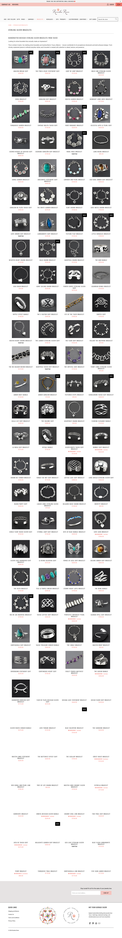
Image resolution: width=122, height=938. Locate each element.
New (5, 19)
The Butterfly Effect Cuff (47, 745)
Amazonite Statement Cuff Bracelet (47, 168)
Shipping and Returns (13, 911)
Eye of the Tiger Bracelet (74, 303)
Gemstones (83, 19)
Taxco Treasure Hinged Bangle (47, 633)
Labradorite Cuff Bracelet (47, 222)
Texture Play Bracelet (74, 222)
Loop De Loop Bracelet (74, 60)
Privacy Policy (11, 921)
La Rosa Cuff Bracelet (20, 436)
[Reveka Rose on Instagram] (96, 923)
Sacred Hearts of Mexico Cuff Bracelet (20, 140)
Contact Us (6, 4)
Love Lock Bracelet (101, 520)
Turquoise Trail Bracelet (47, 860)
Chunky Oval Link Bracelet (74, 802)
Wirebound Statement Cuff (20, 660)
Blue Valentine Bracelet (74, 716)
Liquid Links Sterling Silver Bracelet (47, 492)
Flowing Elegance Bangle (101, 409)
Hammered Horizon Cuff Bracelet (20, 688)
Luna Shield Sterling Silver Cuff (101, 466)
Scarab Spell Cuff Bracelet (101, 603)
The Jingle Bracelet (74, 633)
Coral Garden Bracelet (20, 168)
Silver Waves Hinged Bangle (20, 716)
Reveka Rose (15, 930)
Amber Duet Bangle (20, 383)
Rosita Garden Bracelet (74, 88)
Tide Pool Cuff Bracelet (101, 802)
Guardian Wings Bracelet (101, 275)
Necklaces (49, 19)
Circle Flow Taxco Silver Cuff (20, 520)
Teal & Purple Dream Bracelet (47, 577)
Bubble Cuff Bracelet (101, 436)
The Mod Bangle (101, 248)
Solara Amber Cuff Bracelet (101, 549)
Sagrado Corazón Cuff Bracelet (47, 140)
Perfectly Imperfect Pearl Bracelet (74, 603)
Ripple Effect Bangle (20, 303)
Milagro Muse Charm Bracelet (74, 492)
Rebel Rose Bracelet (74, 140)
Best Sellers (12, 19)
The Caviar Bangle (101, 660)
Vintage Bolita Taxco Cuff (47, 114)
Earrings (31, 19)
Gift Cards (92, 19)
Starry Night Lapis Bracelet (74, 577)
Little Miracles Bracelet (101, 222)
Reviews (15, 4)
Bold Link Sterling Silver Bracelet (101, 60)
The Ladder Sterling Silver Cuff (47, 329)
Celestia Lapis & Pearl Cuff (101, 114)
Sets (57, 19)
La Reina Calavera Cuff (47, 549)
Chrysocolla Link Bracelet (74, 860)
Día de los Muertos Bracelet (20, 603)
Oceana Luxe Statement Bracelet (74, 688)
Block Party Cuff (20, 492)
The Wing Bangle (101, 577)
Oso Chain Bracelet (20, 275)
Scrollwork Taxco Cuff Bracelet (101, 383)
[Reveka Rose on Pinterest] (93, 923)
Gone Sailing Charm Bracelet (47, 275)
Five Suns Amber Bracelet (101, 860)
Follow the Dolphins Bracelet (101, 329)
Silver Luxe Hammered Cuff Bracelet (20, 549)
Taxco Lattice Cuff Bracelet (47, 603)
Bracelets (40, 19)
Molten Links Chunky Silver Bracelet (74, 774)
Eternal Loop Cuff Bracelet (47, 520)
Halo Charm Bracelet (47, 248)
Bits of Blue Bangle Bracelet (74, 520)
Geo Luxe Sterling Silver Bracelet (74, 831)
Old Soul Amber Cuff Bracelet (101, 168)
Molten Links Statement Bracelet (20, 745)
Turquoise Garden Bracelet (20, 114)
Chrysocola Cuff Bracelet (20, 633)
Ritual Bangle (47, 436)
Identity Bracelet (101, 492)
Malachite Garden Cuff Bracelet (47, 831)
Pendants (63, 19)
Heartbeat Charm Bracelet (74, 409)
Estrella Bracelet (101, 774)
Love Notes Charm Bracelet (101, 196)
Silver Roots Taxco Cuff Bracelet (74, 436)
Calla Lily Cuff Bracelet (20, 409)
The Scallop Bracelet (74, 745)
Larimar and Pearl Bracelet (74, 168)
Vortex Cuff (101, 303)
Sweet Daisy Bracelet (101, 745)
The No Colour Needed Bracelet (20, 355)
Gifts (18, 19)
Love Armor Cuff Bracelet (20, 222)
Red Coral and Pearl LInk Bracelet (20, 774)
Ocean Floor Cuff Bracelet (101, 688)
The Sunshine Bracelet (101, 716)
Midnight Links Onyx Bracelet (101, 88)
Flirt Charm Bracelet (74, 196)
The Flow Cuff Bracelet (74, 329)
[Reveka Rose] (61, 11)
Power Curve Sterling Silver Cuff (74, 275)
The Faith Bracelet (20, 577)
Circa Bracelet (20, 88)
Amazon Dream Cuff (20, 60)
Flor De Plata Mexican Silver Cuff (47, 688)
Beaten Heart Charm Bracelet (20, 329)
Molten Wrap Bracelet (101, 633)
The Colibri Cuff (47, 409)
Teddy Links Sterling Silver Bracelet (101, 355)
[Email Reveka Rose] (99, 923)
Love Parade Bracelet (47, 716)
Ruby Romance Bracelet (74, 114)
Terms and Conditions (13, 917)
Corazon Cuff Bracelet (47, 88)
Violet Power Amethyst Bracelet (74, 660)
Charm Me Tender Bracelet (20, 466)
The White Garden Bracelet (47, 196)
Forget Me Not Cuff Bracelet (47, 466)
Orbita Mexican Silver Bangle (47, 802)
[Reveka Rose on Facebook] (90, 923)
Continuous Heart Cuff (47, 660)
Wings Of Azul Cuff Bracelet (74, 549)
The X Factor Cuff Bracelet (47, 303)
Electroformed (73, 19)
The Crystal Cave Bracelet (74, 355)
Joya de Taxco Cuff (20, 831)
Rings (23, 19)
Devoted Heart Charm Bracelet (20, 248)
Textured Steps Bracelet (74, 383)
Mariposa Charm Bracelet (74, 248)
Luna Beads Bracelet (101, 140)
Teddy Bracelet (20, 860)
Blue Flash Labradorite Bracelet (101, 831)
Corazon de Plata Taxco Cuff (20, 196)
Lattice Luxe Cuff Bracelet (74, 466)
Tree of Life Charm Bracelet (47, 774)
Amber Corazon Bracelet (47, 383)
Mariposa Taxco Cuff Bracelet (47, 355)
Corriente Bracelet (20, 802)
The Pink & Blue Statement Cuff (47, 60)
